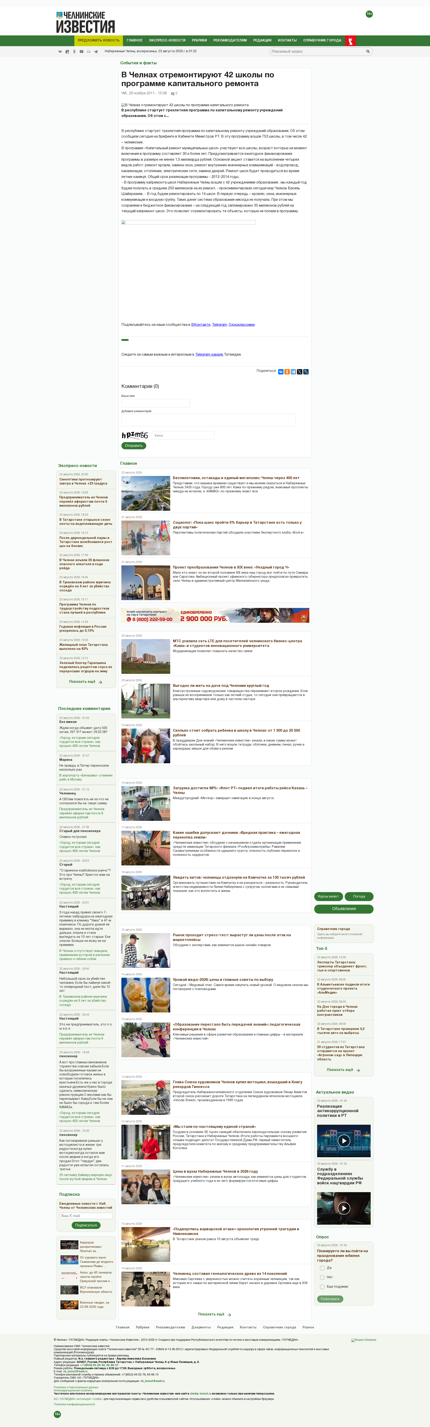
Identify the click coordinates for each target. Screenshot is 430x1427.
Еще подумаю (337, 1286)
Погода (359, 896)
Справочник (279, 1327)
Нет (330, 1277)
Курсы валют (328, 896)
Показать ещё (82, 681)
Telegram (219, 324)
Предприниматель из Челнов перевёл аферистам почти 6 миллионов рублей (81, 813)
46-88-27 (112, 1365)
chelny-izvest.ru (200, 1393)
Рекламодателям (230, 40)
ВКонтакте (200, 324)
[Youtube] (81, 51)
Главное (134, 40)
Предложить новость (99, 40)
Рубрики (199, 40)
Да (329, 1268)
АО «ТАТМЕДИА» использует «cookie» (78, 1399)
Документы (201, 1327)
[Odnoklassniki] (74, 51)
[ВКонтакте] (281, 371)
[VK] (60, 51)
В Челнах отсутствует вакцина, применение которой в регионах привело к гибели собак (84, 955)
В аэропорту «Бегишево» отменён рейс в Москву (85, 777)
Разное (308, 1327)
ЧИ (124, 93)
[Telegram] (95, 51)
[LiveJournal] (306, 371)
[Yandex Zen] (67, 51)
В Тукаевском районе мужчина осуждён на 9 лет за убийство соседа (83, 1000)
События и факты (138, 63)
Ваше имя (128, 396)
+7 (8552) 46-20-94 (92, 1365)
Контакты (287, 40)
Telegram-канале (209, 354)
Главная (122, 1327)
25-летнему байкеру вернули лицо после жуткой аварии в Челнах (85, 1177)
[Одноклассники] (287, 371)
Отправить (134, 446)
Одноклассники (242, 324)
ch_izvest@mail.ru (75, 1371)
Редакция (262, 40)
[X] (299, 371)
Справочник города (322, 40)
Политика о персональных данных (76, 1387)
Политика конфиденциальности (74, 1404)
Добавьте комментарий (136, 411)
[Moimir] (88, 51)
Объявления (344, 909)
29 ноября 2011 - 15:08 (148, 93)
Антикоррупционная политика (73, 1390)
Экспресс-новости (167, 40)
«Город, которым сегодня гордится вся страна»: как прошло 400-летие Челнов (79, 742)
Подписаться (86, 1225)
